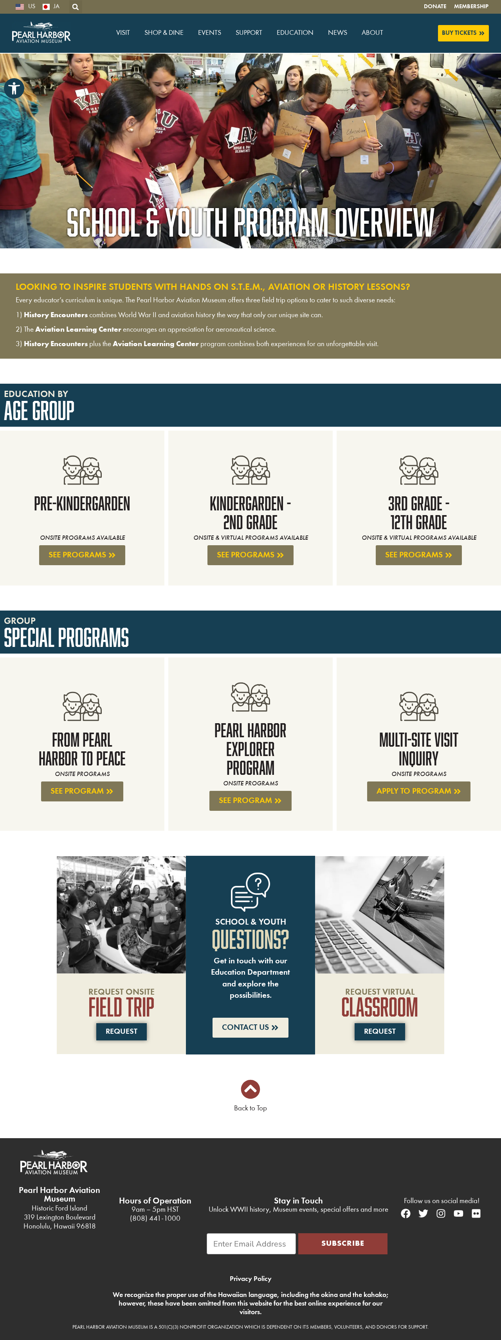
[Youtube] (458, 1213)
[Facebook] (405, 1213)
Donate (435, 7)
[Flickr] (476, 1213)
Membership (471, 7)
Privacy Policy (251, 1279)
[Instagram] (441, 1213)
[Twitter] (423, 1213)
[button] (14, 88)
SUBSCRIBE (342, 1244)
